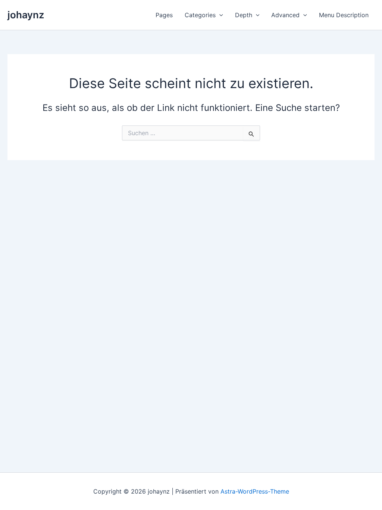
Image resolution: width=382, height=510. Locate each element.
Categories (200, 15)
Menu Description (344, 15)
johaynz (25, 15)
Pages (164, 15)
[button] (219, 15)
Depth (243, 15)
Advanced (285, 15)
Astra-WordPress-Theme (254, 491)
